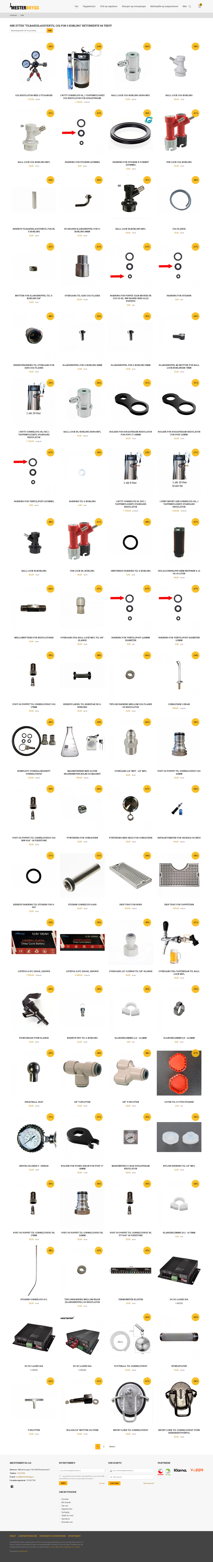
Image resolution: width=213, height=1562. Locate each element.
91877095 (21, 1473)
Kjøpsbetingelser (27, 1536)
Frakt (13, 1536)
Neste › (112, 1446)
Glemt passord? (148, 1483)
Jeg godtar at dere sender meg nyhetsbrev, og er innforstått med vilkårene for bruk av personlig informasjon (81, 1477)
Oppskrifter (67, 1509)
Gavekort (66, 1518)
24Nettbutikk (23, 1551)
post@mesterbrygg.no (25, 1477)
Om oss (65, 1505)
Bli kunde (66, 1502)
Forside (65, 1499)
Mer (185, 6)
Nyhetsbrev (74, 1536)
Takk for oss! (67, 1515)
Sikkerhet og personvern (52, 1536)
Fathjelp (65, 1512)
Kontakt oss (67, 1522)
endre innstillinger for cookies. (69, 1547)
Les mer (102, 1483)
